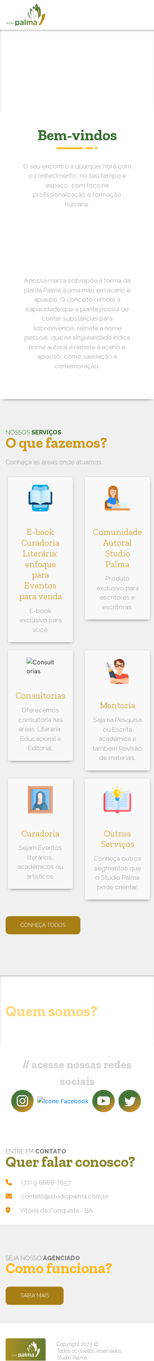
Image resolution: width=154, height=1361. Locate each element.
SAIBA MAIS (35, 1296)
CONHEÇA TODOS (43, 925)
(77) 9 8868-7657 (46, 1182)
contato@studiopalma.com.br (65, 1196)
